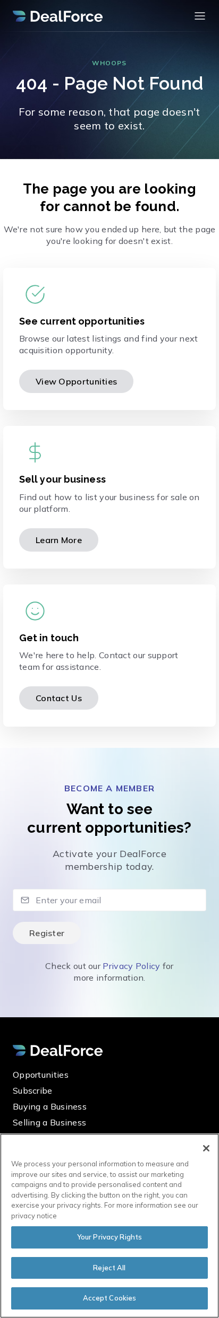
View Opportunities (76, 381)
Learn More (59, 540)
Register (46, 933)
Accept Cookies (110, 1298)
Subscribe (33, 1090)
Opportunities (41, 1074)
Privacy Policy (131, 966)
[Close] (206, 1148)
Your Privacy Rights (109, 1237)
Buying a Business (50, 1106)
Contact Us (59, 698)
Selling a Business (49, 1122)
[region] (109, 1225)
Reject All (109, 1267)
